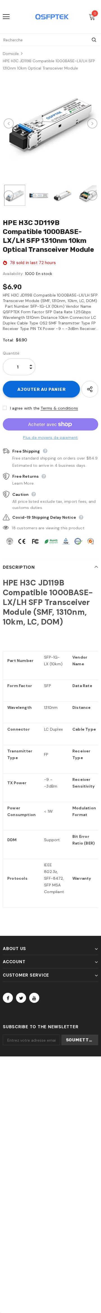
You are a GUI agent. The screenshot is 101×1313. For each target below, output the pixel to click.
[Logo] (52, 17)
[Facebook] (8, 998)
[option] (50, 123)
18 (13, 527)
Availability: (13, 273)
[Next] (92, 123)
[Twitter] (21, 998)
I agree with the (25, 408)
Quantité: (11, 353)
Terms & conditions (59, 408)
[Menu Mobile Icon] (6, 16)
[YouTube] (34, 998)
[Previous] (9, 123)
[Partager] (89, 389)
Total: (8, 340)
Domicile (11, 53)
